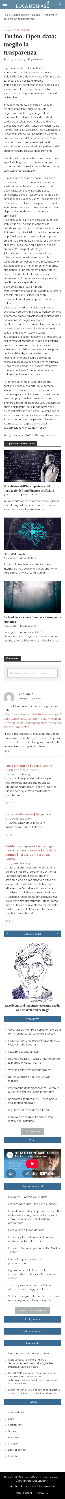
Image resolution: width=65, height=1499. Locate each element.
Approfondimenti (21, 14)
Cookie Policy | (51, 1486)
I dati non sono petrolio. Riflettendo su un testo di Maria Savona (34, 1042)
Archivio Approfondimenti (32, 1310)
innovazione (22, 30)
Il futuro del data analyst (23, 1051)
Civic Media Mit (16, 1412)
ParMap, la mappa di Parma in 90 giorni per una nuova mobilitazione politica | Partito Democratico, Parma (31, 852)
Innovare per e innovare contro (32, 1353)
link (10, 1353)
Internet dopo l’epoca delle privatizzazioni (25, 1261)
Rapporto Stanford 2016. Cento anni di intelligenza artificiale (33, 1100)
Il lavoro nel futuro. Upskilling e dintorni (33, 1204)
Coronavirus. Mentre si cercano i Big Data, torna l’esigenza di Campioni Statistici (34, 1031)
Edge (11, 1418)
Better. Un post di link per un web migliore (29, 1078)
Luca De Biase (30, 494)
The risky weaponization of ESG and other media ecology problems (31, 1287)
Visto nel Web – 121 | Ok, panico (28, 814)
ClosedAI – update (16, 554)
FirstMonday (14, 1424)
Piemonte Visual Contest (44, 138)
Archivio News (32, 1131)
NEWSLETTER (42, 1493)
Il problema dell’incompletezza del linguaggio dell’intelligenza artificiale (29, 488)
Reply (7, 750)
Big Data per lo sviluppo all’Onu (28, 1110)
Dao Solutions (40, 1480)
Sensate (12, 1431)
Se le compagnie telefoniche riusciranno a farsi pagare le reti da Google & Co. (34, 1298)
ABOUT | (20, 1493)
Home (7, 14)
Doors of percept (17, 1449)
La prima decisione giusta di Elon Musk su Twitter (34, 1250)
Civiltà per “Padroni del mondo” (28, 1197)
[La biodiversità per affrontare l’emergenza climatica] (32, 596)
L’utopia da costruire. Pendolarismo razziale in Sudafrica (30, 1119)
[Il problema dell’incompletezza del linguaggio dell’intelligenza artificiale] (32, 465)
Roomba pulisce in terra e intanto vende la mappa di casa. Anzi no (34, 1060)
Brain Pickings (15, 1437)
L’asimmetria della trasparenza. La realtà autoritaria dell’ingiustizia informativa (33, 1090)
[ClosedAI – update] (32, 533)
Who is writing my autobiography (29, 1069)
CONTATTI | (30, 1493)
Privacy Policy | (36, 1486)
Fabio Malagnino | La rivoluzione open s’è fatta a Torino (28, 768)
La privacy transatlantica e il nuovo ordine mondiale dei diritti (30, 1239)
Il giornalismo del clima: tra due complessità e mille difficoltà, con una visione (32, 1274)
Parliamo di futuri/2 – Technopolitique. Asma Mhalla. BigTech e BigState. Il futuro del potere (30, 1363)
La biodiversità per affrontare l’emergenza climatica (32, 619)
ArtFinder (13, 1443)
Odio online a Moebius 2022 (26, 1230)
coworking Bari (16, 1389)
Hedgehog (14, 1456)
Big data (36, 14)
